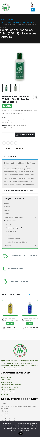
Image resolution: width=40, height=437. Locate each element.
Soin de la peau (11, 231)
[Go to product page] (10, 307)
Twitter (8, 143)
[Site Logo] (8, 7)
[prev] (33, 97)
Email (16, 143)
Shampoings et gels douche (20, 125)
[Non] (37, 429)
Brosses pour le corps (13, 238)
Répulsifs (7, 210)
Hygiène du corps (7, 128)
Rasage (8, 235)
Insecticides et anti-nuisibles (13, 217)
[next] (36, 97)
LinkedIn (12, 143)
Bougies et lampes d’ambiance (16, 242)
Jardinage (7, 246)
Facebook (4, 143)
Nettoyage (7, 207)
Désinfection (8, 214)
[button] (31, 3)
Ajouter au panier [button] (11, 328)
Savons (8, 224)
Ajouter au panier (26, 135)
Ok (21, 434)
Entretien (7, 203)
